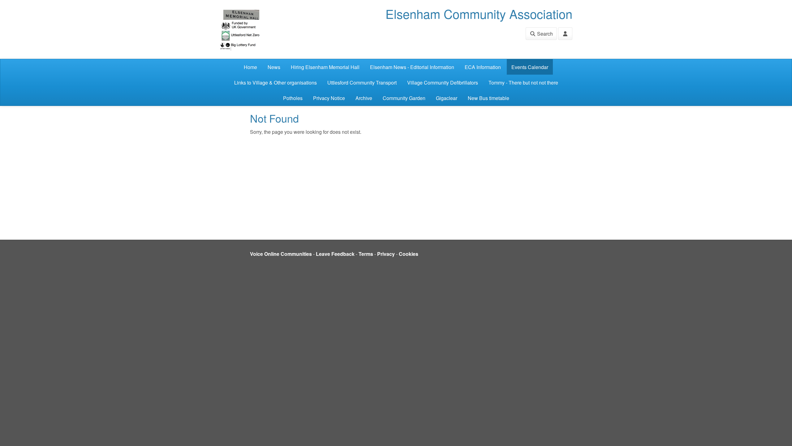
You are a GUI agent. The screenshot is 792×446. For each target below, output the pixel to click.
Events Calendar (529, 67)
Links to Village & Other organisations (275, 82)
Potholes (293, 98)
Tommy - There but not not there (523, 82)
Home (250, 67)
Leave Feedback (335, 253)
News (274, 67)
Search (544, 33)
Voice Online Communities (281, 253)
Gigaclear (446, 98)
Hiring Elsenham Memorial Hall (325, 67)
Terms (366, 253)
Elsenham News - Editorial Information (412, 67)
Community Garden (404, 98)
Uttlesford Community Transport (362, 82)
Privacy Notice (329, 98)
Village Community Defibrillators (442, 82)
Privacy (386, 253)
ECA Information (483, 67)
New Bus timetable (488, 98)
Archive (363, 98)
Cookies (408, 253)
